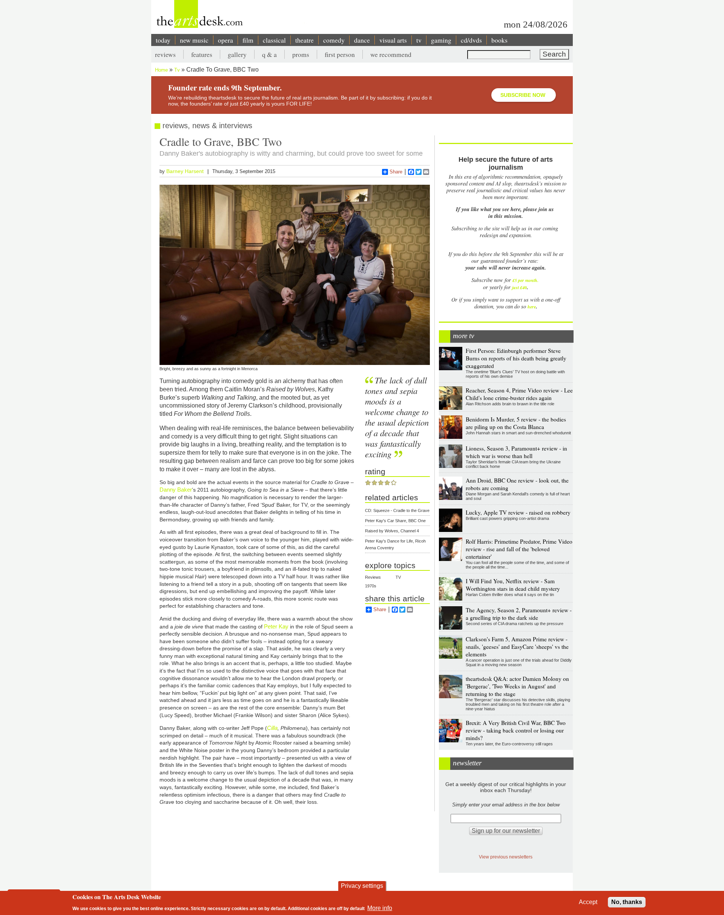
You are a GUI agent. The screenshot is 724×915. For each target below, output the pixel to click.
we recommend (390, 54)
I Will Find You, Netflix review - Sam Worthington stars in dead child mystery (513, 584)
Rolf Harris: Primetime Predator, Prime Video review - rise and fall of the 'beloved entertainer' (519, 549)
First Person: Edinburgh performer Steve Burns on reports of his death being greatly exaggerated (516, 358)
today (163, 39)
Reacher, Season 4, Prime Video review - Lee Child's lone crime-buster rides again (519, 394)
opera (225, 39)
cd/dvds (471, 39)
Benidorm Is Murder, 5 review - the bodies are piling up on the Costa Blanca (516, 423)
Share (396, 172)
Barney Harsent (185, 171)
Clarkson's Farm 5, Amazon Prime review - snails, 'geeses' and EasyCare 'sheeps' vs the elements (517, 646)
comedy (334, 39)
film (247, 39)
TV (398, 577)
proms (300, 54)
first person (340, 54)
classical (274, 39)
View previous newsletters (505, 856)
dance (362, 39)
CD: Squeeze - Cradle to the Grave (397, 510)
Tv (177, 70)
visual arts (393, 39)
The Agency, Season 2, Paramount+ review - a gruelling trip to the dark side (519, 613)
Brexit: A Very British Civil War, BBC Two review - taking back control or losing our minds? (516, 730)
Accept (588, 902)
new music (194, 39)
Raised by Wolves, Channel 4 (392, 531)
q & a (269, 54)
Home (161, 70)
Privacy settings (362, 886)
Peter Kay (277, 626)
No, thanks (626, 902)
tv (419, 39)
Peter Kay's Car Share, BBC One (395, 520)
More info (379, 907)
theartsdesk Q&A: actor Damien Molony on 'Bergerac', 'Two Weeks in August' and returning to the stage (517, 686)
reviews (165, 54)
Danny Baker (176, 489)
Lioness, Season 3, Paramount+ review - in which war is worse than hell (516, 452)
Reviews (373, 577)
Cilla (272, 728)
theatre (304, 39)
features (201, 54)
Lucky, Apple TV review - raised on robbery (518, 512)
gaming (441, 39)
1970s (370, 586)
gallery (237, 54)
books (499, 39)
